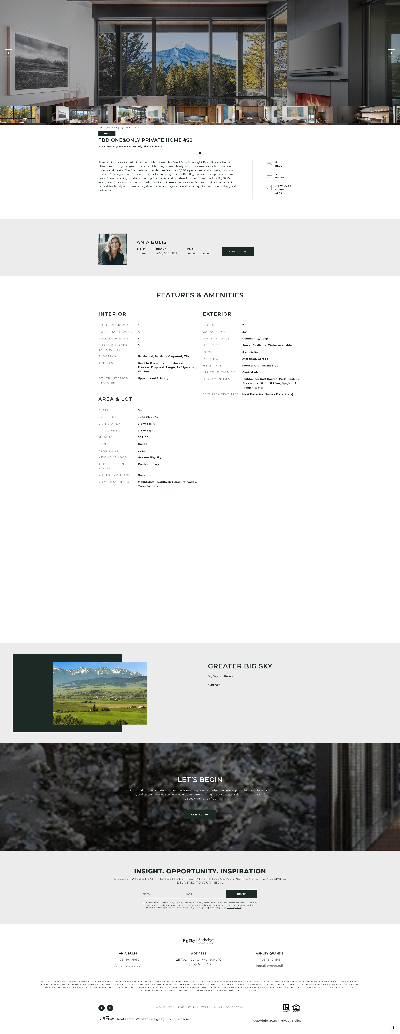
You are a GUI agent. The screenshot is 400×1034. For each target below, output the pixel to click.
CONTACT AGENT (238, 251)
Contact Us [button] (200, 814)
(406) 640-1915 (270, 959)
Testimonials (211, 1007)
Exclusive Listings (183, 1007)
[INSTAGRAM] (110, 1008)
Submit (241, 894)
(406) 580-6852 (166, 253)
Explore (214, 685)
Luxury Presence (179, 1019)
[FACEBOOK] (101, 1008)
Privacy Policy (234, 907)
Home (160, 1007)
